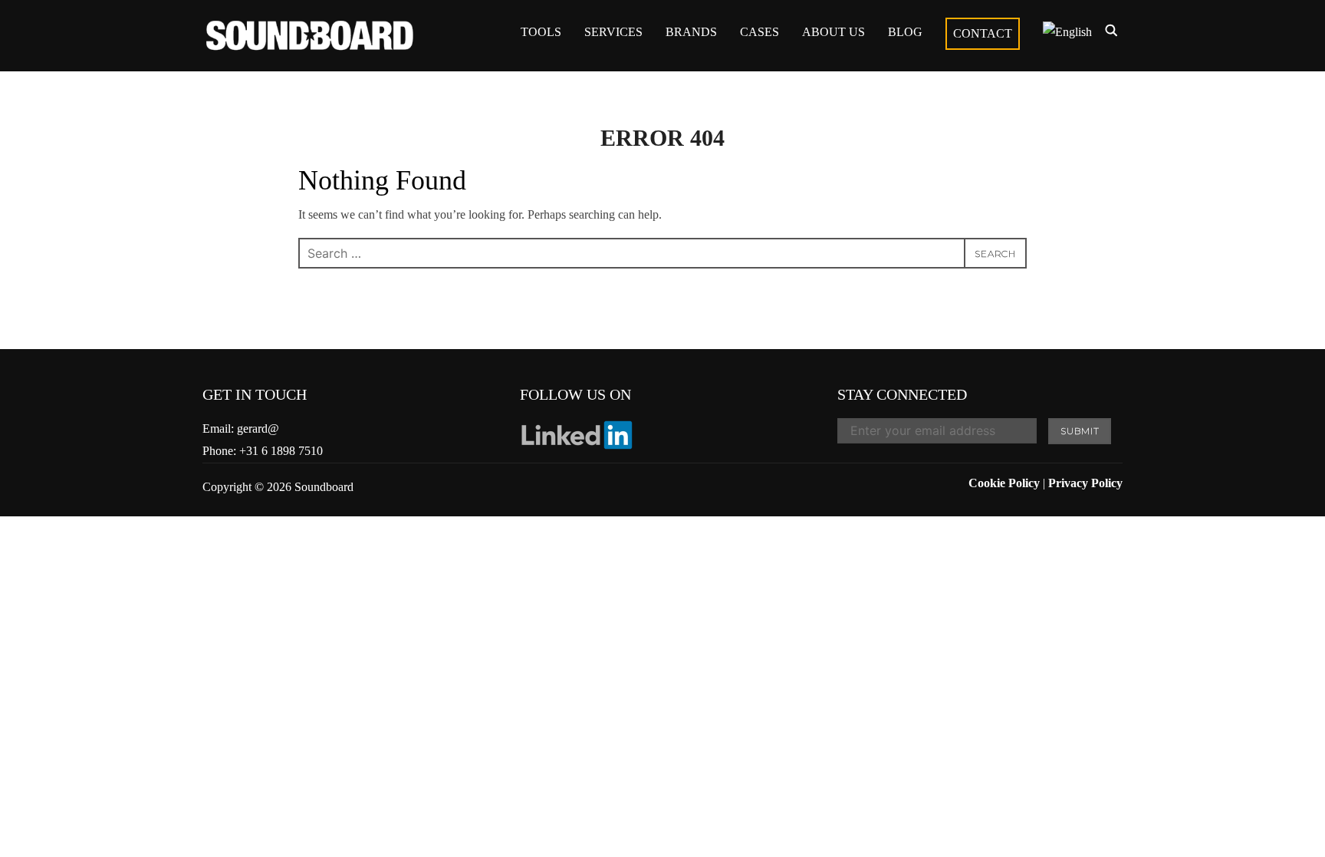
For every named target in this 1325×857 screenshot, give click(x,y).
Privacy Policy (1085, 482)
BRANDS (691, 31)
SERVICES (613, 31)
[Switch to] (1067, 32)
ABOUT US (833, 31)
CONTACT (982, 33)
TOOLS (541, 31)
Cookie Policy (1004, 482)
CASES (759, 31)
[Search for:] (662, 253)
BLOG (905, 31)
